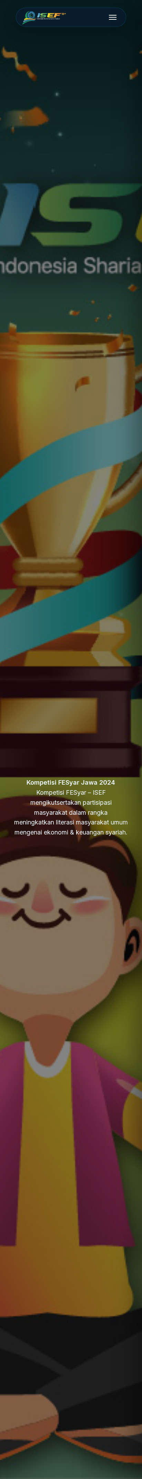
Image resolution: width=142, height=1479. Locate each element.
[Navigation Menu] (112, 16)
